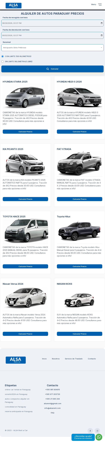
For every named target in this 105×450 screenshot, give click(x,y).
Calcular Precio (25, 132)
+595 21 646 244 (52, 399)
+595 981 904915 (52, 389)
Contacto (92, 359)
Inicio (44, 359)
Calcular (54, 69)
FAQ (52, 413)
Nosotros (56, 359)
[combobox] (52, 47)
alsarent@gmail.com (52, 403)
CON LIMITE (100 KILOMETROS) (18, 56)
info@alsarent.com (52, 408)
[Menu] (101, 5)
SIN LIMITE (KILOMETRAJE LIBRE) (18, 61)
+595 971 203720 (52, 394)
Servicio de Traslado (74, 359)
